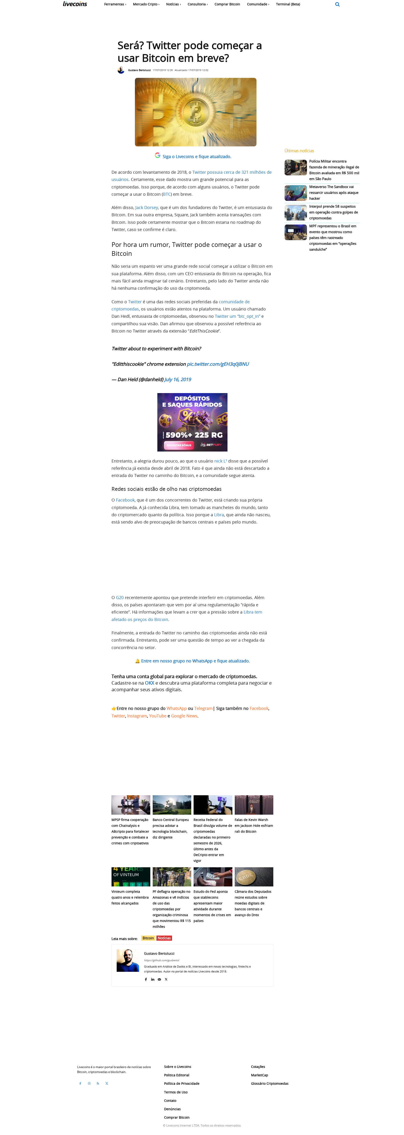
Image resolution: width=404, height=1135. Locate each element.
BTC (167, 194)
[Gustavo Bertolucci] (122, 70)
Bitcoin (148, 938)
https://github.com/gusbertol (161, 960)
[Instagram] (89, 1084)
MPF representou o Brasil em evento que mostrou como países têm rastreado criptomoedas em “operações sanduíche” (332, 238)
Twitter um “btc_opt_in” (237, 316)
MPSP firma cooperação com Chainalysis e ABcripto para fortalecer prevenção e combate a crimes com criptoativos (130, 831)
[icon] (337, 4)
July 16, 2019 (177, 379)
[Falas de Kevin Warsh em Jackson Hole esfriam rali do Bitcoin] (254, 805)
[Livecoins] (75, 5)
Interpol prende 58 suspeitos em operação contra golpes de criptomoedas (333, 212)
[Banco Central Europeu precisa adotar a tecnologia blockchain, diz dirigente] (172, 805)
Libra (219, 514)
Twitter (135, 301)
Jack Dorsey (146, 207)
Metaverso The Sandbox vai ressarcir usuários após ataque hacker (333, 192)
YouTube (157, 716)
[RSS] (98, 1084)
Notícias (164, 938)
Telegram (203, 708)
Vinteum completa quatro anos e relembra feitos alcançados (130, 897)
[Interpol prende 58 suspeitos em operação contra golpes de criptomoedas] (296, 212)
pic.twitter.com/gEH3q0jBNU (218, 364)
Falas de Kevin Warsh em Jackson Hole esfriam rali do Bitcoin (254, 825)
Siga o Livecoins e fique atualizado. (197, 156)
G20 (120, 597)
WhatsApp (177, 708)
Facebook (125, 500)
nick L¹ (220, 461)
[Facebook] (146, 978)
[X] (166, 978)
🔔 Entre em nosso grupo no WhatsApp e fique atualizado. (192, 661)
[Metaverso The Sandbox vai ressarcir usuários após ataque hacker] (296, 193)
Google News (184, 716)
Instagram (137, 716)
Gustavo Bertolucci (139, 70)
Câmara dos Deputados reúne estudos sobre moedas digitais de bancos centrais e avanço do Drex (253, 903)
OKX (149, 683)
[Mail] (159, 978)
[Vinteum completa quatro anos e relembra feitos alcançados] (131, 877)
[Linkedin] (152, 978)
